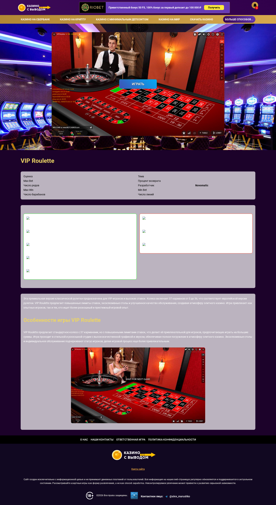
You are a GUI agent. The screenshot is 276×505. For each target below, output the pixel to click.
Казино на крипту (73, 19)
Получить (214, 7)
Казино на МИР (169, 19)
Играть (138, 84)
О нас (84, 439)
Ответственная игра (130, 439)
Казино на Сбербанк (35, 19)
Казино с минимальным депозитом (122, 19)
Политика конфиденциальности (172, 439)
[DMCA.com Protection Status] (134, 495)
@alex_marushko (180, 496)
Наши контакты (102, 439)
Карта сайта (138, 469)
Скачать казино (201, 19)
